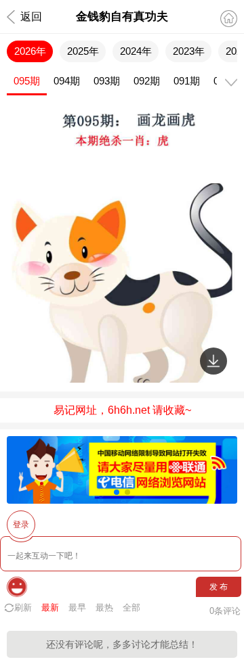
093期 (107, 81)
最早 (77, 607)
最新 (50, 607)
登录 (21, 524)
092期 (147, 81)
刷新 (23, 607)
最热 (104, 607)
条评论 (225, 611)
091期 (187, 81)
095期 (27, 81)
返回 (31, 16)
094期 (67, 81)
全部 (131, 607)
